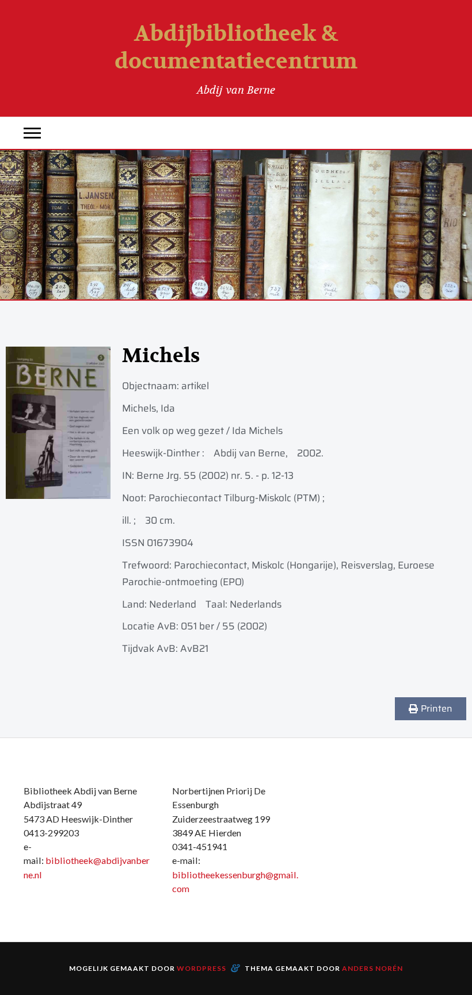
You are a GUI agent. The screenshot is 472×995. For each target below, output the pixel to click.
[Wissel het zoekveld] (439, 133)
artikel (195, 385)
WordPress (201, 968)
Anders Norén (372, 968)
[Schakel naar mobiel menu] (32, 133)
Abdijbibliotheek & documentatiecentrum (236, 47)
